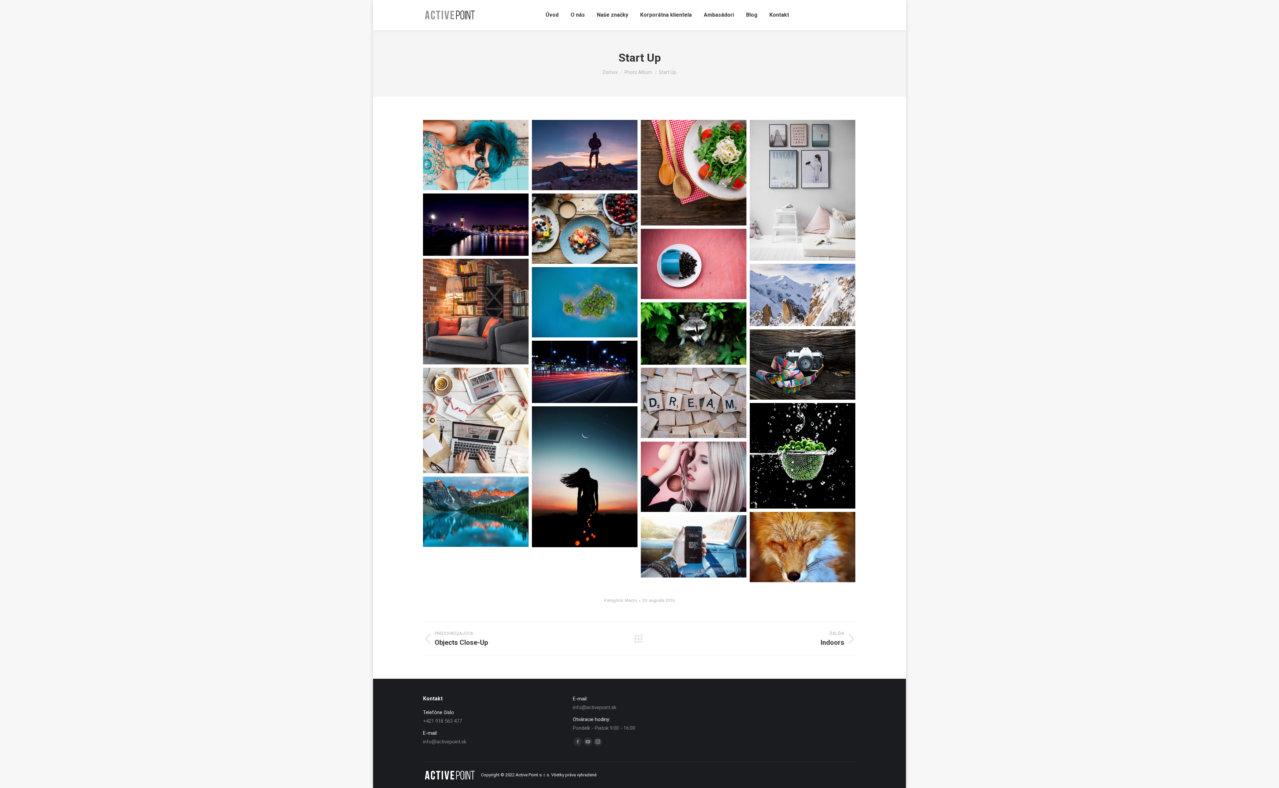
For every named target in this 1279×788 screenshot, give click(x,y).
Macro (631, 600)
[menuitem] (552, 15)
